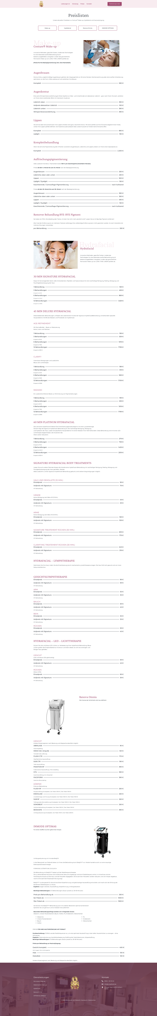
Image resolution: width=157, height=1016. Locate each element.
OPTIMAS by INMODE (40, 995)
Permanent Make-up (39, 981)
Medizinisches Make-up (40, 985)
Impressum (84, 1000)
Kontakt (89, 4)
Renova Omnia (38, 992)
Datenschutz (92, 1000)
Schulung (75, 4)
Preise (82, 4)
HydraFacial (37, 988)
